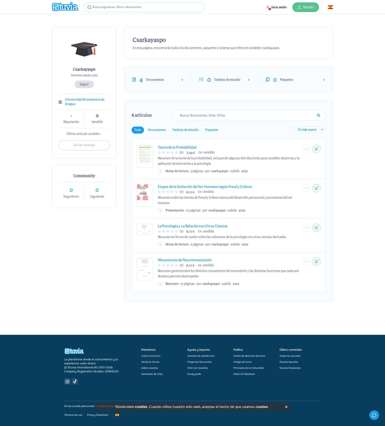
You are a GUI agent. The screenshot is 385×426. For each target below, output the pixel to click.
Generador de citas (152, 374)
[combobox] (144, 7)
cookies (141, 407)
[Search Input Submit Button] (319, 115)
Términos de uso (73, 415)
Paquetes (286, 80)
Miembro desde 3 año (84, 75)
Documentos (155, 80)
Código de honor (242, 362)
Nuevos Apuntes (289, 362)
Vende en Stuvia (150, 362)
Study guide (194, 374)
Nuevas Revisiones (290, 368)
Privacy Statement (97, 415)
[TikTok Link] (75, 381)
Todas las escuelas (290, 356)
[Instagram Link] (67, 381)
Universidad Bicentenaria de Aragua (84, 102)
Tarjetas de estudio (227, 80)
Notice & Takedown (244, 374)
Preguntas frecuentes (199, 362)
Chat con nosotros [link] (197, 368)
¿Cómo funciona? (150, 356)
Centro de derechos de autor (249, 356)
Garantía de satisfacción (201, 356)
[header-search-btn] (89, 8)
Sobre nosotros (149, 368)
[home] (65, 7)
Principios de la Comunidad (248, 368)
